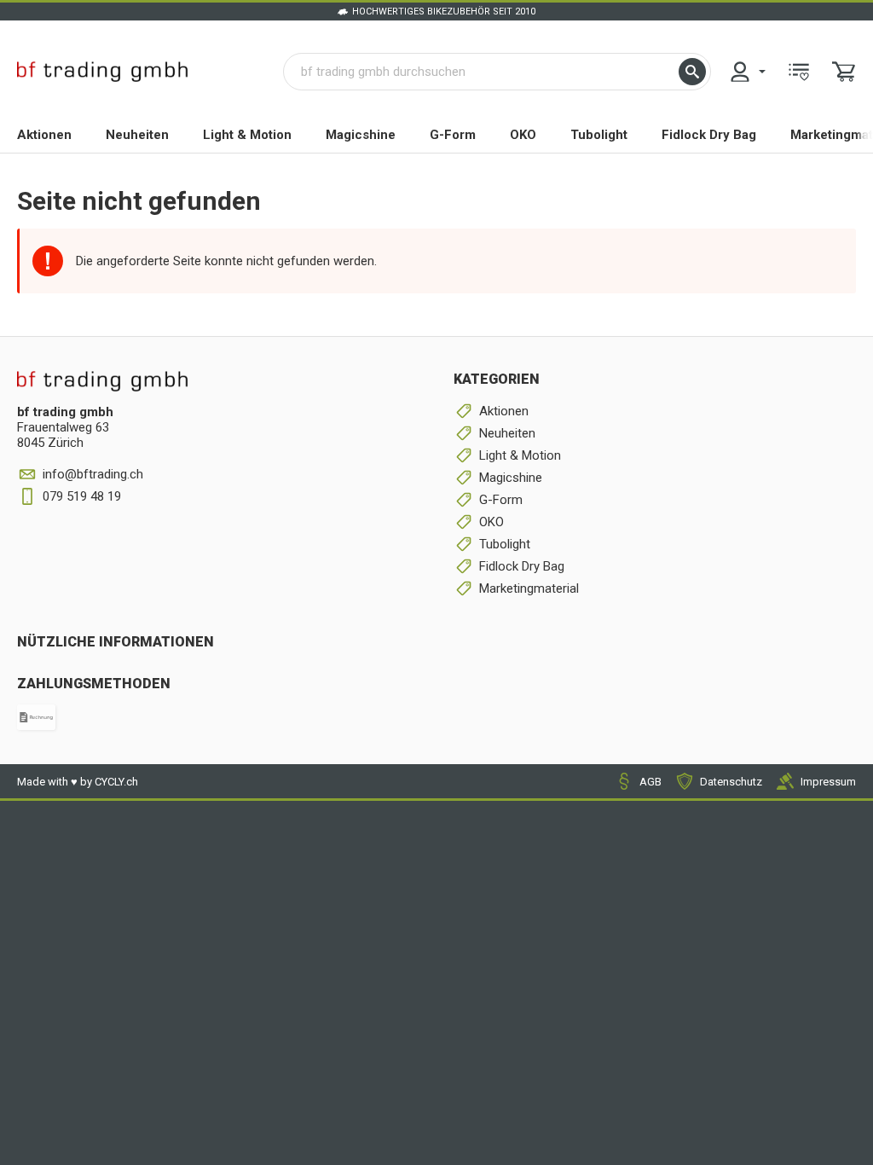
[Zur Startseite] (102, 71)
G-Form (453, 134)
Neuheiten (137, 134)
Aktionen (44, 134)
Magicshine (361, 134)
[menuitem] (747, 71)
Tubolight (598, 134)
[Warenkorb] (844, 71)
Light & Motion (247, 134)
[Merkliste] (799, 71)
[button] (692, 71)
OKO (523, 134)
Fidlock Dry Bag (709, 134)
